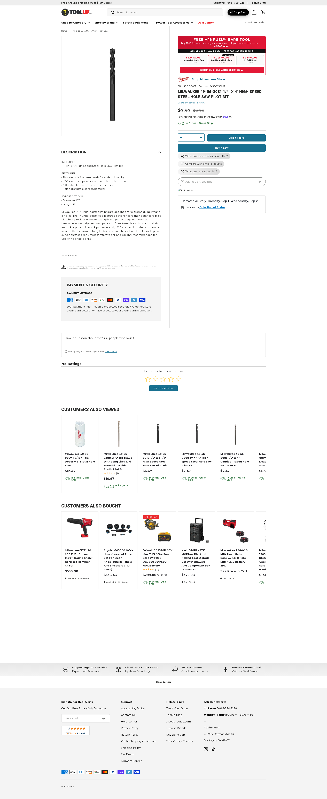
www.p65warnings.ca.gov (104, 268)
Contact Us (128, 714)
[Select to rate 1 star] (147, 379)
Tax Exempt (128, 754)
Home (64, 31)
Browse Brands (176, 728)
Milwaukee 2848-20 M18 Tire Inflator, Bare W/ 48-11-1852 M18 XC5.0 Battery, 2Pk (234, 558)
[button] (263, 12)
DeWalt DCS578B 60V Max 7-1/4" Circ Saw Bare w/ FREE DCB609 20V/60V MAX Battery (157, 558)
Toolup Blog (258, 2)
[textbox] (163, 345)
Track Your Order (177, 708)
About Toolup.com (178, 721)
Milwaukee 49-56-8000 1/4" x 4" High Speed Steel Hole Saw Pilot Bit (197, 459)
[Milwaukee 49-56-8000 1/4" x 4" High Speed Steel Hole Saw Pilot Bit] (196, 433)
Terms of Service (131, 761)
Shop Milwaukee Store (208, 79)
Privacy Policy (129, 728)
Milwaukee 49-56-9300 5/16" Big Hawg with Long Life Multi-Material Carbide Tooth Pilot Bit (118, 461)
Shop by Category (73, 22)
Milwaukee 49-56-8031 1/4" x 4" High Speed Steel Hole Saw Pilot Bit (89, 31)
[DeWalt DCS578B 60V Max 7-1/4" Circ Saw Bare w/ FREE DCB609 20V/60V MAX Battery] (157, 530)
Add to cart (236, 137)
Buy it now (221, 147)
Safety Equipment (135, 22)
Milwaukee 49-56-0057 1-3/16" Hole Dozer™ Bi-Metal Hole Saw (80, 459)
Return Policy (129, 734)
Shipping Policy (131, 747)
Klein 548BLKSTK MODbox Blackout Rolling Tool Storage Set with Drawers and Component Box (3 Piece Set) (196, 560)
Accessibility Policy (133, 708)
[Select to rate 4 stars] (170, 379)
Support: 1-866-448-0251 (229, 2)
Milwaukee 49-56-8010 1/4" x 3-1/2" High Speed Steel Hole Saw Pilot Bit (155, 459)
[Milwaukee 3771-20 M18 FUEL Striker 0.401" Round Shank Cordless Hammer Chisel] (80, 530)
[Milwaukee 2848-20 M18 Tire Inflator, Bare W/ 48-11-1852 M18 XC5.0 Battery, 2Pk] (235, 530)
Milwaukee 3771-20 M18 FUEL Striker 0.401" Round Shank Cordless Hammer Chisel (78, 558)
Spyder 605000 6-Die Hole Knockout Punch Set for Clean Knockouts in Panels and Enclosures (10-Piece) (118, 560)
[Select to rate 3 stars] (163, 379)
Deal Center (206, 22)
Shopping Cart (175, 734)
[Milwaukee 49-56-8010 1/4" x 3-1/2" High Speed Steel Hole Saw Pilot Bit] (157, 433)
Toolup (71, 786)
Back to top (163, 682)
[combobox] (165, 12)
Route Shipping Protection (138, 741)
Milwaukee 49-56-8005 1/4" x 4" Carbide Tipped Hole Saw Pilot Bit (234, 459)
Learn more (111, 351)
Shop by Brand (105, 22)
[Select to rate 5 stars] (178, 379)
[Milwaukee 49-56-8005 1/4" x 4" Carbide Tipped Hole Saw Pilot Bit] (235, 433)
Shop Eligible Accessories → (221, 70)
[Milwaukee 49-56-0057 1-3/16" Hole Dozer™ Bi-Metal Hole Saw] (80, 433)
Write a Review (163, 388)
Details (108, 2)
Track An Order (255, 22)
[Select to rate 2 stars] (155, 379)
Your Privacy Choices (179, 741)
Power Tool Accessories (172, 22)
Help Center (129, 721)
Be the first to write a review (191, 102)
